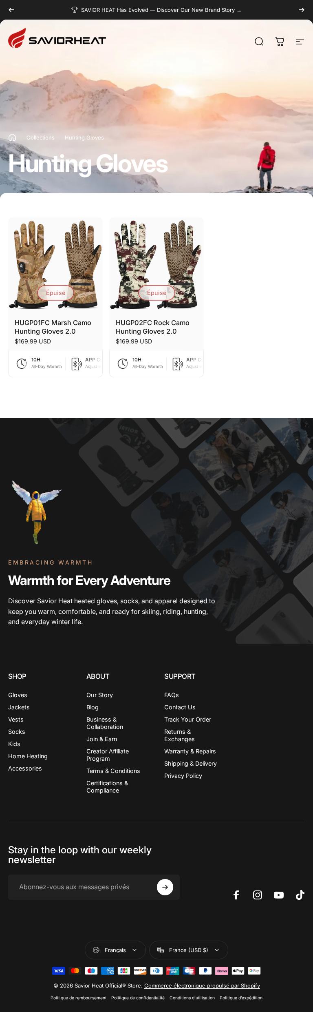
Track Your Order (187, 719)
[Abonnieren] (165, 887)
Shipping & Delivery (190, 763)
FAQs (171, 694)
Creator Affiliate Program (107, 755)
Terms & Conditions (113, 770)
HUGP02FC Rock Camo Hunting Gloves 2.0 (153, 327)
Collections (40, 137)
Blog (92, 707)
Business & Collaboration (104, 723)
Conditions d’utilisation (192, 998)
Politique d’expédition (241, 998)
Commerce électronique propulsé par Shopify (202, 985)
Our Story (99, 694)
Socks (16, 731)
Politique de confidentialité (138, 998)
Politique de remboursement (78, 998)
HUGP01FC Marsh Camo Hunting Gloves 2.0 (53, 327)
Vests (16, 719)
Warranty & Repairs (190, 751)
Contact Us (180, 707)
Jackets (19, 707)
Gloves (17, 694)
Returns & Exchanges (179, 735)
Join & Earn (101, 738)
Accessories (25, 768)
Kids (14, 743)
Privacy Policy (183, 775)
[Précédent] (11, 10)
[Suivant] (302, 10)
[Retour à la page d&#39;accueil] (12, 137)
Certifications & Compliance (107, 786)
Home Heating (28, 756)
